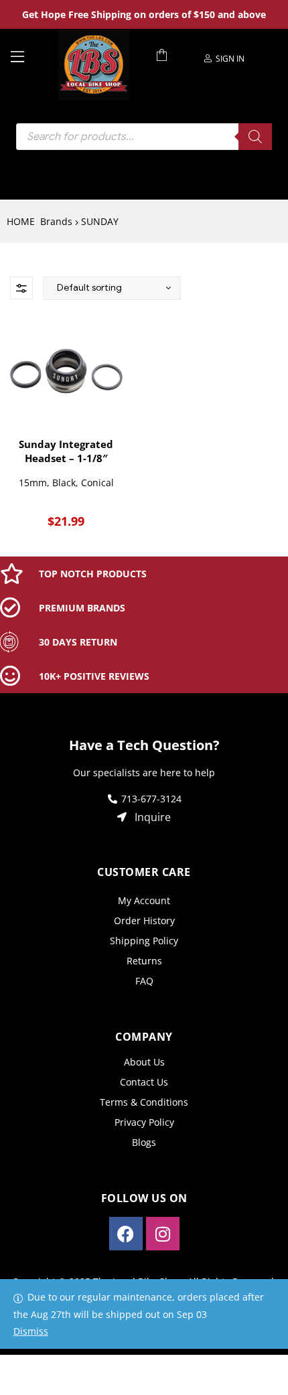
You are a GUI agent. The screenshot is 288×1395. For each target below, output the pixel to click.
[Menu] (29, 55)
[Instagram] (162, 1233)
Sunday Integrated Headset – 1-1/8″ (66, 451)
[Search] (255, 136)
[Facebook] (126, 1233)
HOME (21, 221)
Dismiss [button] (30, 1331)
